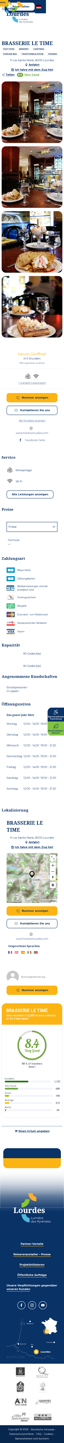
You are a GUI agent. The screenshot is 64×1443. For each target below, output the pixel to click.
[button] (39, 6)
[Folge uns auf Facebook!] (21, 1305)
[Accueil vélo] (20, 1387)
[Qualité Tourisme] (43, 1372)
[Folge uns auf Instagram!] (32, 1305)
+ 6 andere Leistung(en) (32, 382)
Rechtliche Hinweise (42, 1429)
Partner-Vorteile (32, 1243)
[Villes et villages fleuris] (43, 1417)
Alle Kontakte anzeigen (32, 420)
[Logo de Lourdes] (32, 1208)
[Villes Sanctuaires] (20, 1417)
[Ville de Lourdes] (43, 1402)
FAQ (38, 1434)
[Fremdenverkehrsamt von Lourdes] (20, 12)
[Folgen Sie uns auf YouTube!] (43, 1305)
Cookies (48, 1434)
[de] (39, 6)
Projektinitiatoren (32, 1264)
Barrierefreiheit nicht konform (32, 1438)
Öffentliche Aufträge (32, 1275)
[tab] (29, 527)
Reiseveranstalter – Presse (32, 1254)
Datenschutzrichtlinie (21, 1434)
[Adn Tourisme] (20, 1402)
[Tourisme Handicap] (20, 1372)
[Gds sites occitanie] (43, 1387)
